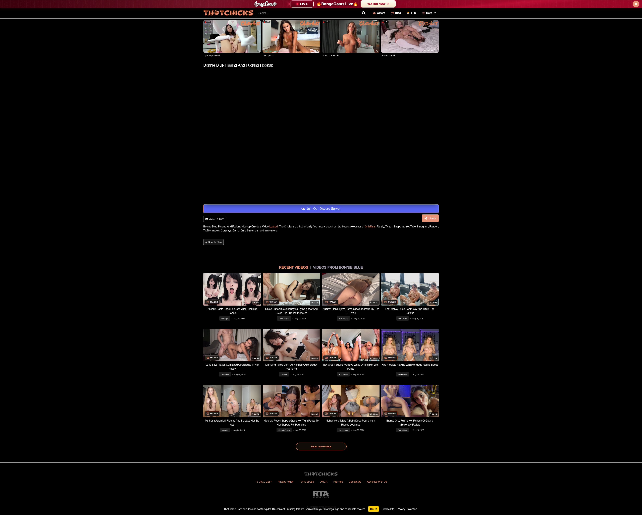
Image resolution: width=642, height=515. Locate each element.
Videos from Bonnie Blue (338, 267)
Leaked (273, 226)
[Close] (636, 4)
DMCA (324, 481)
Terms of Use (306, 481)
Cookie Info (388, 509)
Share (432, 218)
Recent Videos (293, 267)
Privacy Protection (407, 509)
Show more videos (321, 446)
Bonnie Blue (214, 242)
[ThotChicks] (228, 13)
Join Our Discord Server (323, 208)
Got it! (373, 509)
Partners (338, 481)
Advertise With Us (377, 481)
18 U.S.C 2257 (263, 481)
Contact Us (355, 481)
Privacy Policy (285, 481)
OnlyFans (370, 226)
